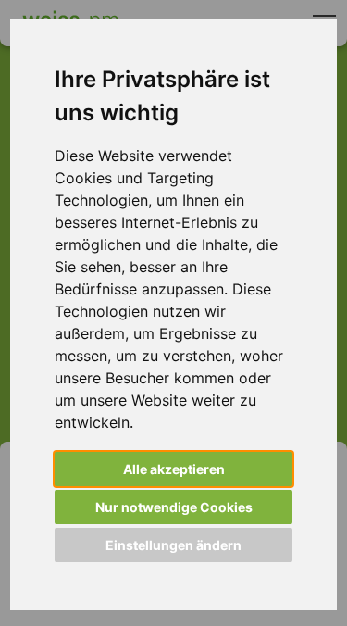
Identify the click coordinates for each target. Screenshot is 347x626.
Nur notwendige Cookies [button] (174, 507)
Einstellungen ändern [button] (173, 545)
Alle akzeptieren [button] (174, 469)
